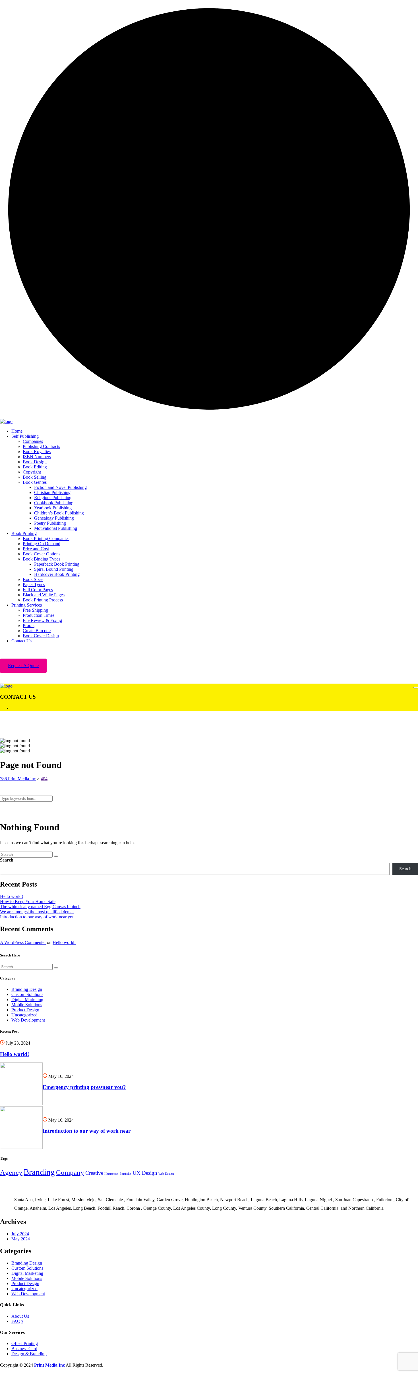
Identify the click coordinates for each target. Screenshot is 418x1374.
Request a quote (23, 665)
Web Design (166, 1173)
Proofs (28, 625)
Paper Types (34, 584)
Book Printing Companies (46, 538)
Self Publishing (25, 436)
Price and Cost (36, 548)
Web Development (28, 1020)
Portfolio (125, 1173)
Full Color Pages (38, 589)
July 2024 (20, 1233)
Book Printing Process (43, 599)
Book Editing (35, 466)
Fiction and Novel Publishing (60, 487)
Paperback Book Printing (56, 564)
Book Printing (24, 533)
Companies (33, 441)
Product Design (25, 1009)
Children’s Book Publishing (59, 512)
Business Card (24, 1348)
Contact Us (21, 640)
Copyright (32, 472)
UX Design (145, 1173)
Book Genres (35, 482)
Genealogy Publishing (54, 518)
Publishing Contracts (41, 446)
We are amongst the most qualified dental (37, 911)
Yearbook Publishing (53, 507)
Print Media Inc (49, 1365)
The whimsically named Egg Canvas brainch (40, 906)
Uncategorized (24, 1014)
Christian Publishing (52, 492)
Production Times (38, 615)
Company (70, 1172)
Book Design (35, 461)
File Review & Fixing (42, 620)
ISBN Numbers (37, 456)
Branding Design (26, 989)
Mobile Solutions (26, 1004)
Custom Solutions (27, 994)
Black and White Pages (44, 594)
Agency (11, 1172)
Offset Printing (24, 1343)
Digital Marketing (27, 999)
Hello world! (11, 896)
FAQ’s (17, 1321)
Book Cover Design (41, 635)
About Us (20, 1316)
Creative (94, 1173)
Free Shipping (35, 610)
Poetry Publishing (50, 523)
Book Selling (34, 477)
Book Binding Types (41, 559)
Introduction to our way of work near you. (38, 916)
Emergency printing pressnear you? (84, 1087)
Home (16, 431)
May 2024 (20, 1238)
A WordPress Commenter (23, 942)
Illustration (111, 1173)
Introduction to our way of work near (87, 1131)
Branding (39, 1171)
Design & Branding (29, 1353)
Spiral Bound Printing (53, 569)
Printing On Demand (41, 543)
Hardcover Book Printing (57, 574)
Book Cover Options (41, 553)
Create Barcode (37, 630)
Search (6, 860)
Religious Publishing (52, 497)
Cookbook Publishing (53, 502)
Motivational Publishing (55, 528)
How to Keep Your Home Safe (27, 901)
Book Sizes (33, 579)
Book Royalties (37, 451)
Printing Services (26, 605)
